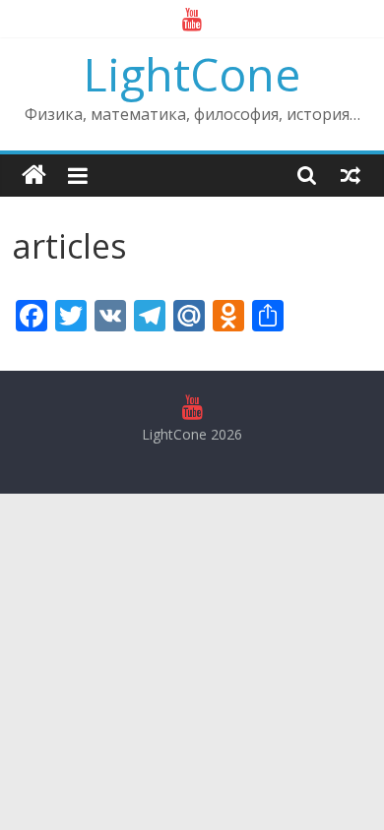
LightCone (192, 73)
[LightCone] (34, 175)
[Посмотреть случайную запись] (350, 175)
